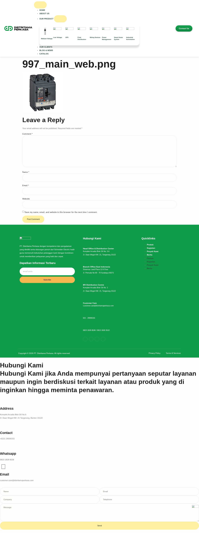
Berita (149, 255)
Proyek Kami (152, 251)
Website (26, 199)
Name (25, 172)
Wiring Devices (95, 37)
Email (25, 185)
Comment (27, 134)
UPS (66, 37)
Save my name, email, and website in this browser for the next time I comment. (61, 212)
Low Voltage (57, 37)
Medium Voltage (46, 38)
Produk (150, 245)
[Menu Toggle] (40, 5)
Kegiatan (151, 248)
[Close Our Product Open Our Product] (60, 18)
